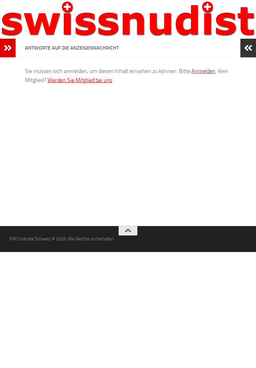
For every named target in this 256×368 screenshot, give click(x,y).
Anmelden (203, 71)
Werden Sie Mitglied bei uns (79, 80)
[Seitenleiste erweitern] (8, 48)
